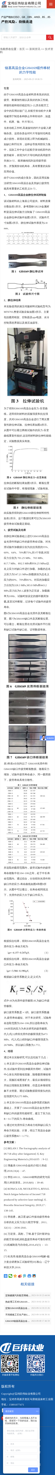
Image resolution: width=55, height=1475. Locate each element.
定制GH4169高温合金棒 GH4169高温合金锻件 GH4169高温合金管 (18, 1308)
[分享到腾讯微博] (25, 1276)
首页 (22, 49)
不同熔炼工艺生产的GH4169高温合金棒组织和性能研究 (18, 1314)
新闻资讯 (34, 49)
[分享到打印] (29, 1276)
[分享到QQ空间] (15, 1276)
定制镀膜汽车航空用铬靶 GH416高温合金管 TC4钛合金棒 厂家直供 (18, 1295)
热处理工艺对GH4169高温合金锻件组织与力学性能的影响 (18, 1302)
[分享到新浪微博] (20, 1276)
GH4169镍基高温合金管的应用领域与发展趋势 (18, 1321)
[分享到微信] (10, 1276)
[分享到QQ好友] (34, 1276)
